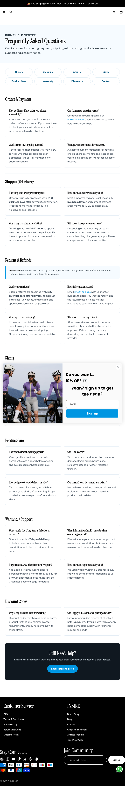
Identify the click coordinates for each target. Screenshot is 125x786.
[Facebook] (2, 759)
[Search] (10, 12)
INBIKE (14, 781)
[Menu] (3, 12)
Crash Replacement (77, 729)
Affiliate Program (75, 734)
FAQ (5, 714)
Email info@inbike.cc (62, 668)
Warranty (48, 81)
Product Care (19, 81)
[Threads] (31, 759)
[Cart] (121, 12)
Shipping (48, 71)
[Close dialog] (118, 367)
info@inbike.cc (75, 119)
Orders (19, 71)
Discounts (77, 81)
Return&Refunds (12, 729)
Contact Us (73, 724)
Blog (69, 719)
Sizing (106, 71)
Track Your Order (75, 739)
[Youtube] (13, 759)
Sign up (116, 759)
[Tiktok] (19, 759)
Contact (106, 81)
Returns (77, 71)
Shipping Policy (11, 734)
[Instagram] (8, 759)
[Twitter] (25, 759)
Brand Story (73, 714)
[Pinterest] (36, 759)
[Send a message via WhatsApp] (119, 769)
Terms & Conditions (13, 719)
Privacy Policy (10, 724)
